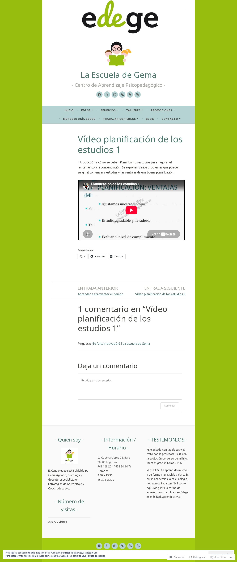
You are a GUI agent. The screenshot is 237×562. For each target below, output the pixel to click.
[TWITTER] (107, 546)
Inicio (69, 110)
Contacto (170, 118)
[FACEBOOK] (99, 546)
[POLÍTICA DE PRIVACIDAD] (130, 546)
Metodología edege (79, 118)
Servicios (108, 110)
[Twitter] (107, 94)
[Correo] (122, 94)
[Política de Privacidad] (130, 94)
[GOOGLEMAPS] (138, 546)
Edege (86, 110)
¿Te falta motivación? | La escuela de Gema (120, 343)
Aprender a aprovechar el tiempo (100, 290)
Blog (150, 118)
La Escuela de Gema (118, 74)
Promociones (161, 110)
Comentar (169, 405)
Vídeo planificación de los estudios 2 (160, 290)
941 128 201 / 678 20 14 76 (115, 466)
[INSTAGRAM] (114, 546)
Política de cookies (96, 556)
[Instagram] (114, 94)
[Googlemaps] (137, 94)
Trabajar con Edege (119, 118)
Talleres (133, 110)
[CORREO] (122, 546)
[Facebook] (99, 94)
